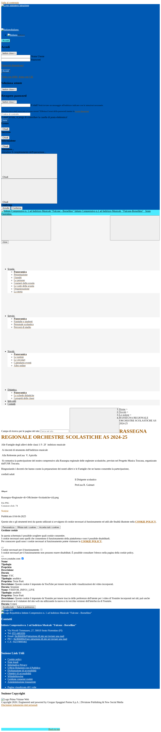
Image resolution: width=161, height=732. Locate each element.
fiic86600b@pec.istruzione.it (40, 639)
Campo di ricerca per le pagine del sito (20, 431)
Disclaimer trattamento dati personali (19, 705)
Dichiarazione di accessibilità (22, 670)
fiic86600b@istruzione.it (39, 636)
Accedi (6, 40)
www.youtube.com (11, 558)
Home (122, 409)
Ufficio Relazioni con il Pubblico (24, 667)
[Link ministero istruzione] (15, 5)
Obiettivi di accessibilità (19, 673)
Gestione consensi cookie (20, 679)
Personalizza (8, 527)
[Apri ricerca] (135, 227)
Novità (122, 412)
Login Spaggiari (82, 111)
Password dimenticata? (12, 65)
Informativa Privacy (17, 665)
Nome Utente (37, 56)
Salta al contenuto (10, 2)
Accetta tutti (49, 527)
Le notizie (124, 415)
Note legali (13, 662)
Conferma (16, 208)
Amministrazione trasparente (22, 682)
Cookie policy (15, 659)
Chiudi (5, 129)
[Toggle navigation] (26, 227)
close (5, 242)
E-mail (34, 105)
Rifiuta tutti (26, 527)
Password (36, 59)
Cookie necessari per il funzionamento (20, 549)
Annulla (6, 208)
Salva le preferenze (25, 607)
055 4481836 (18, 633)
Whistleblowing (15, 676)
